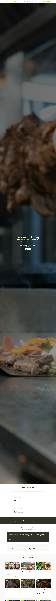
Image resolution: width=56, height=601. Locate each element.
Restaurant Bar (34, 1)
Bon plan (20, 1)
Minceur (27, 1)
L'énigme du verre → (46, 1)
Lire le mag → (28, 249)
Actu (17, 1)
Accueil (15, 1)
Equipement (24, 1)
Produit (30, 1)
